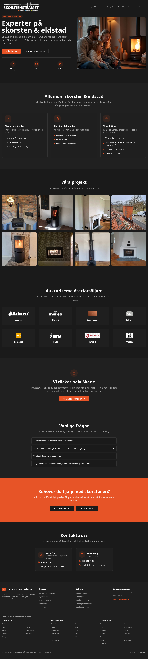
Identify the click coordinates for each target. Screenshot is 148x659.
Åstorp (102, 640)
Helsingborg (128, 627)
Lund (3, 627)
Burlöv (4, 624)
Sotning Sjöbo (81, 593)
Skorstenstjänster (45, 600)
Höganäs (103, 630)
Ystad (76, 637)
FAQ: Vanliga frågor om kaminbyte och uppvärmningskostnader (61, 463)
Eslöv (101, 627)
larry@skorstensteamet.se (52, 566)
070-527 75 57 (47, 562)
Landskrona (127, 634)
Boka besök (11, 51)
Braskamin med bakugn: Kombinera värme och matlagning (59, 448)
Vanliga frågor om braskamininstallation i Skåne (54, 440)
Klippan (126, 630)
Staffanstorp (30, 630)
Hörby (53, 627)
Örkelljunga (103, 643)
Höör (76, 627)
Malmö (28, 627)
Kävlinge (102, 634)
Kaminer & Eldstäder (47, 593)
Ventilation (43, 603)
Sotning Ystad (81, 597)
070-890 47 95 (63, 508)
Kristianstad (55, 630)
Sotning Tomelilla (82, 600)
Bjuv (101, 624)
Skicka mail (89, 508)
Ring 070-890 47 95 (35, 51)
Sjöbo (76, 634)
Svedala (4, 634)
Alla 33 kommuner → (121, 599)
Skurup (4, 630)
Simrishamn (55, 634)
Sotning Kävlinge (82, 607)
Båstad (126, 624)
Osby (76, 630)
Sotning (107, 6)
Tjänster (94, 6)
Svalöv (126, 637)
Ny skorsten (43, 597)
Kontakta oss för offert (74, 398)
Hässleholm (78, 624)
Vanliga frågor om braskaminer (47, 456)
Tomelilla (54, 637)
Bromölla (54, 624)
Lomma (28, 624)
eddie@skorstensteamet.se (94, 565)
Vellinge (4, 637)
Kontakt (137, 6)
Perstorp (102, 637)
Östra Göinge (55, 640)
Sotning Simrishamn (84, 603)
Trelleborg (29, 634)
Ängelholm (127, 640)
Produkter (122, 6)
